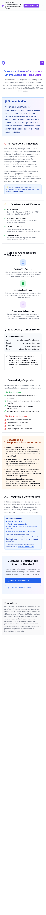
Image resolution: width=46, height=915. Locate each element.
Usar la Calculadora (18, 581)
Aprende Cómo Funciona (20, 588)
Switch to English (31, 5)
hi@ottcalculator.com (26, 547)
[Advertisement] (23, 37)
